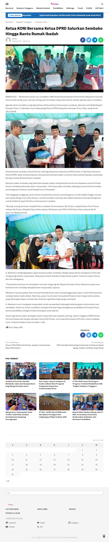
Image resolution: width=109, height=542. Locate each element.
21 (68, 464)
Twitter (42, 523)
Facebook (12, 523)
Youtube (12, 527)
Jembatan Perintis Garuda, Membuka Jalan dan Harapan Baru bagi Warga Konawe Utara (20, 383)
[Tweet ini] (88, 40)
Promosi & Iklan (13, 513)
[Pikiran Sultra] (54, 3)
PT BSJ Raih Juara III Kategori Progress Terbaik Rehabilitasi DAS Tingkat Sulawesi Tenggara (88, 383)
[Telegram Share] (94, 40)
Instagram (75, 523)
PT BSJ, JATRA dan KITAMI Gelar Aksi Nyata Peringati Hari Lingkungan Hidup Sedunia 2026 (52, 414)
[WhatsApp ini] (100, 40)
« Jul (7, 481)
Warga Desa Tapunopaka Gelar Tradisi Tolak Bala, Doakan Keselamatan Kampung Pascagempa (19, 416)
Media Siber (42, 509)
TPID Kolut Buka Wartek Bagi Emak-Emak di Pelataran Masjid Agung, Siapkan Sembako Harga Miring (80, 345)
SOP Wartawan (12, 509)
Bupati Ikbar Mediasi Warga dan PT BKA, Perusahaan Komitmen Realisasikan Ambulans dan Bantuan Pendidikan (88, 416)
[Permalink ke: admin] (8, 40)
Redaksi (72, 509)
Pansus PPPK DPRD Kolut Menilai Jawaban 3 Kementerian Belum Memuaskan (28, 345)
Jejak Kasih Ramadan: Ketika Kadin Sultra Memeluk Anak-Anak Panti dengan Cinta (55, 15)
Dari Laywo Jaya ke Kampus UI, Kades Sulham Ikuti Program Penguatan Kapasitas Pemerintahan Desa (52, 385)
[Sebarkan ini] (82, 40)
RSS (41, 527)
